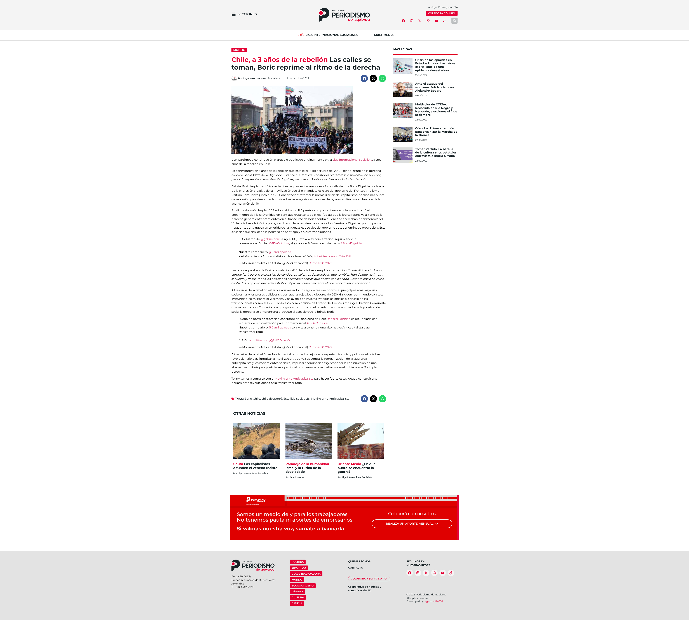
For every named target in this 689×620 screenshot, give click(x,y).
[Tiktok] (444, 21)
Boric (248, 398)
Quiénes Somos (359, 561)
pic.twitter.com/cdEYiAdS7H (332, 256)
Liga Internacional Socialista (352, 159)
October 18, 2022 (320, 263)
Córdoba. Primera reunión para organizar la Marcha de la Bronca (436, 132)
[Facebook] (403, 21)
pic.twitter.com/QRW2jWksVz (269, 340)
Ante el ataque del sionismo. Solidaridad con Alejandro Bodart (434, 87)
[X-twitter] (420, 21)
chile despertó (271, 398)
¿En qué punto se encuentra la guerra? (357, 468)
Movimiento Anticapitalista (294, 378)
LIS (307, 398)
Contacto (355, 567)
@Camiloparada (279, 252)
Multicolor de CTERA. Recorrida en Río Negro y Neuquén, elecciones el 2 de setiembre (436, 110)
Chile (256, 398)
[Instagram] (411, 21)
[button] (364, 78)
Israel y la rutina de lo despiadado (307, 468)
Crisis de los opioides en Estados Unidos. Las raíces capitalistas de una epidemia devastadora (435, 65)
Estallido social (293, 398)
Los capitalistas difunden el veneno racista (255, 466)
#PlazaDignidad (352, 243)
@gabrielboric (271, 239)
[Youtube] (436, 21)
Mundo (239, 50)
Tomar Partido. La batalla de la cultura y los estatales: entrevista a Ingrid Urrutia (436, 152)
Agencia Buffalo (434, 601)
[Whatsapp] (428, 21)
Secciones (247, 14)
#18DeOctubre (278, 243)
